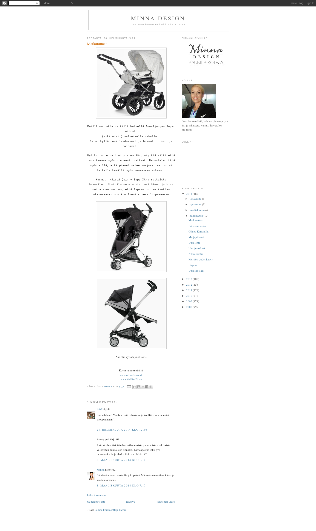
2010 (189, 296)
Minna (100, 469)
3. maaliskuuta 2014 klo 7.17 (121, 485)
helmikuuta (197, 215)
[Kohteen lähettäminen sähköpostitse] (134, 387)
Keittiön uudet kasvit (201, 259)
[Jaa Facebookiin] (147, 387)
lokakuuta (196, 199)
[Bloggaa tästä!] (139, 387)
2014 (189, 194)
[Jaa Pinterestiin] (151, 387)
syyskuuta (196, 204)
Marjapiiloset (196, 237)
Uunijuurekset (197, 248)
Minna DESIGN (158, 18)
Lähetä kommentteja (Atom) (111, 510)
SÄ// (99, 409)
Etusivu (130, 501)
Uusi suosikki (196, 270)
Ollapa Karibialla (199, 231)
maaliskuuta (197, 210)
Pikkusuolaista (197, 226)
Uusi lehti (194, 243)
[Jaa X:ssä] (143, 387)
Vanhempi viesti (165, 501)
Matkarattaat (196, 220)
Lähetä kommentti (97, 495)
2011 (189, 290)
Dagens (193, 265)
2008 (189, 307)
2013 (189, 279)
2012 (189, 284)
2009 (189, 301)
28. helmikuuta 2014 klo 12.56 (122, 429)
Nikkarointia (196, 254)
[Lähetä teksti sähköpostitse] (129, 386)
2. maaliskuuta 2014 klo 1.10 (121, 460)
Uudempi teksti (96, 501)
